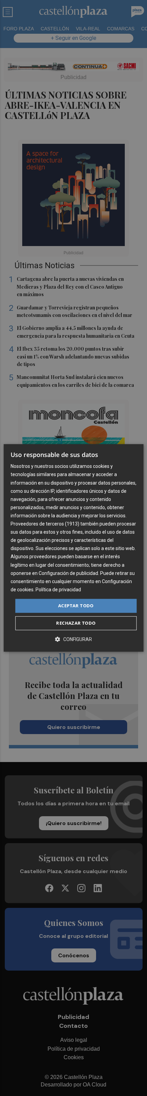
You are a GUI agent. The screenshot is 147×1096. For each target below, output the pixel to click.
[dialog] (74, 548)
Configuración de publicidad (68, 573)
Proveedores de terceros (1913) (45, 524)
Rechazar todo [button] (75, 623)
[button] (73, 639)
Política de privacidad (58, 589)
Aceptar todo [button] (76, 606)
